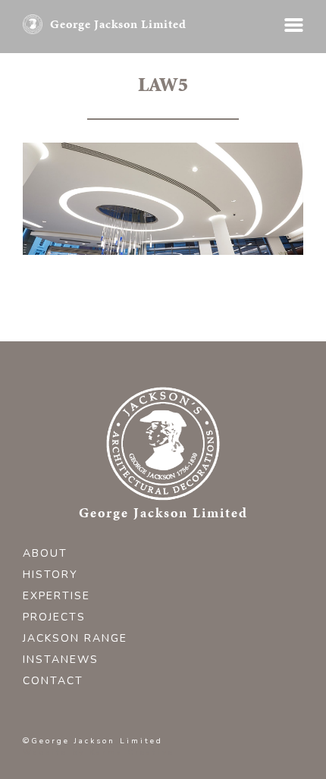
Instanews (61, 659)
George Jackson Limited (118, 24)
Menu (293, 25)
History (50, 574)
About (45, 553)
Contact (53, 681)
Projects (54, 617)
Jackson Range (75, 638)
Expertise (56, 596)
